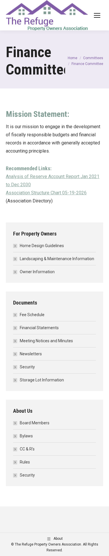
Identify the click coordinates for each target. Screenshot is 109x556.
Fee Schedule (32, 314)
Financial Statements (39, 327)
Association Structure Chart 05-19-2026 (46, 192)
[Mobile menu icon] (97, 15)
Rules (25, 462)
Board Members (34, 423)
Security (27, 367)
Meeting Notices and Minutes (46, 340)
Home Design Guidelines (42, 245)
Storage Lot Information (42, 380)
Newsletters (31, 354)
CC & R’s (27, 449)
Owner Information (37, 271)
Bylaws (26, 436)
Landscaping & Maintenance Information (57, 258)
